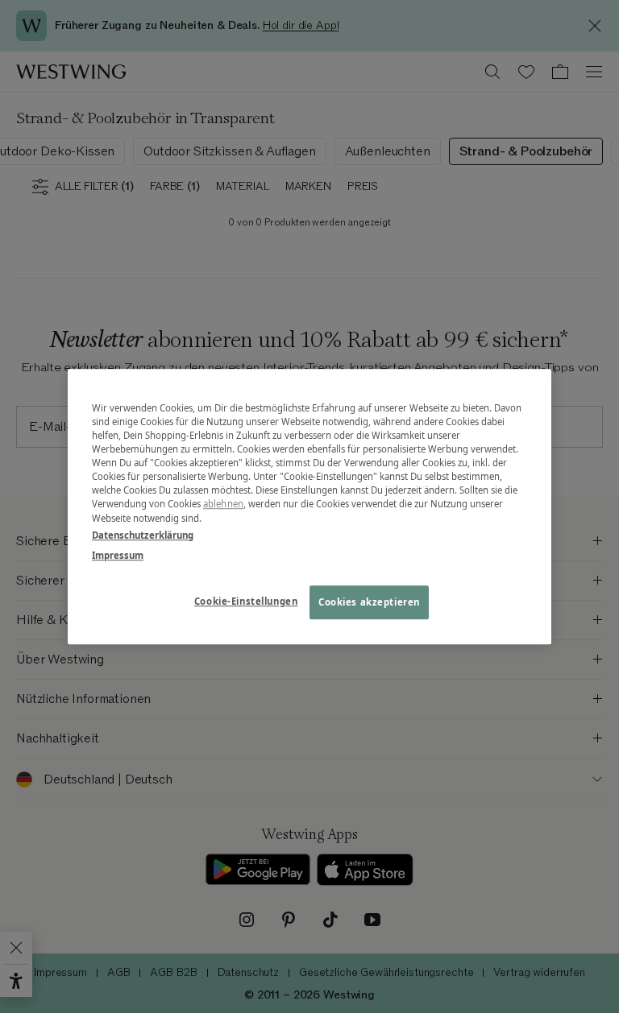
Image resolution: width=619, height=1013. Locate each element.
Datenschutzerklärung (142, 535)
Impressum (117, 555)
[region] (309, 506)
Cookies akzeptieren (369, 602)
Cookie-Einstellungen (245, 601)
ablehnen (223, 504)
